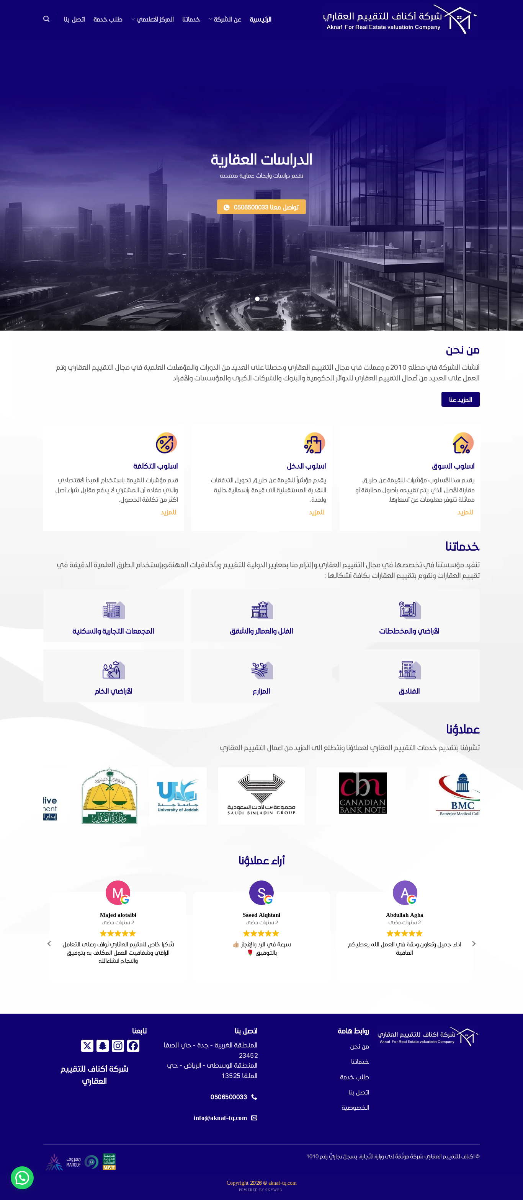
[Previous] (488, 796)
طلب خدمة (108, 19)
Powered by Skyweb (260, 1190)
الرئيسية (260, 19)
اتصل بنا (74, 19)
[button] (46, 18)
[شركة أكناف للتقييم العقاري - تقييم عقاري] (400, 19)
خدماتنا (191, 19)
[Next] (30, 796)
